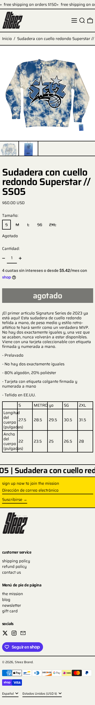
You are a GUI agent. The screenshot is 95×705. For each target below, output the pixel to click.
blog (6, 599)
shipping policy (16, 561)
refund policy (14, 566)
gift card (10, 611)
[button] (82, 21)
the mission (12, 594)
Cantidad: (11, 248)
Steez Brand (24, 661)
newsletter (11, 605)
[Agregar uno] (20, 258)
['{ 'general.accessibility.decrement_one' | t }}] (3, 258)
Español (8, 693)
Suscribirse (12, 499)
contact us (11, 572)
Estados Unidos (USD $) (40, 693)
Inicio (7, 38)
